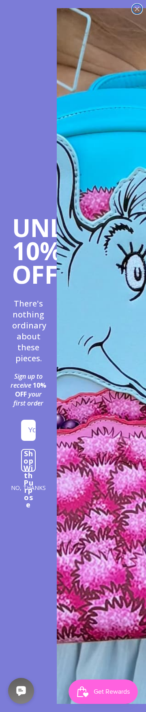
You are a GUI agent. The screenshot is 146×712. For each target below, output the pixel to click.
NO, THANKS (28, 488)
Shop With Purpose (29, 460)
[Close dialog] (137, 9)
